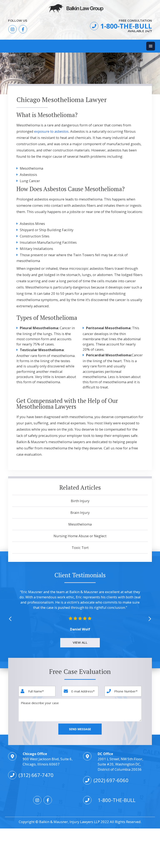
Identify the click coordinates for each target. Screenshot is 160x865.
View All (80, 642)
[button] (150, 618)
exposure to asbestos (51, 131)
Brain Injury (80, 512)
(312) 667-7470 (36, 775)
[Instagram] (12, 29)
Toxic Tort (80, 547)
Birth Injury (80, 500)
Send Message (80, 729)
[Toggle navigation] (150, 46)
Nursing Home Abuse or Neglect (80, 535)
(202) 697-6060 (111, 780)
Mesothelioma (80, 524)
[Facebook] (23, 29)
